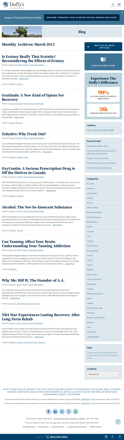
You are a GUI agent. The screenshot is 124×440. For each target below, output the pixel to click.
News (26, 157)
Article (90, 203)
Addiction (13, 84)
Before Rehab (92, 207)
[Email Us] (106, 437)
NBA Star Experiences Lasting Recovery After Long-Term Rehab (41, 317)
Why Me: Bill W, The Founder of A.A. (33, 280)
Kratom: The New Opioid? (97, 158)
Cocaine (90, 231)
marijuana (90, 355)
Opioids (12, 123)
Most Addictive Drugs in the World (101, 163)
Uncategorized (93, 336)
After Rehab (21, 304)
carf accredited (101, 352)
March (12, 65)
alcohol (91, 352)
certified (108, 352)
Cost (89, 236)
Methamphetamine (95, 293)
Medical (20, 157)
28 (16, 65)
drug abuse (114, 352)
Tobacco (90, 322)
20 (16, 138)
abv (88, 352)
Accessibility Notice (29, 426)
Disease (90, 241)
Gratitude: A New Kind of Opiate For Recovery (33, 97)
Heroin (20, 342)
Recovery (19, 123)
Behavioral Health (94, 212)
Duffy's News (92, 246)
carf (95, 352)
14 (16, 211)
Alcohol (20, 230)
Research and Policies (96, 317)
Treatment (91, 332)
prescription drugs (109, 355)
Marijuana (91, 284)
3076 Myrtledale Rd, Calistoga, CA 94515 (69, 419)
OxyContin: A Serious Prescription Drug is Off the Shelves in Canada (38, 170)
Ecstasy (20, 84)
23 (16, 104)
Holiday (90, 269)
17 (16, 177)
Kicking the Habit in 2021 (97, 146)
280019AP (86, 399)
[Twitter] (62, 411)
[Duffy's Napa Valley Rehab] (38, 4)
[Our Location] (112, 437)
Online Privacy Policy (58, 426)
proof (116, 355)
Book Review (92, 222)
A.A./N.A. (12, 230)
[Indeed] (68, 411)
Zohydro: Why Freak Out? (24, 134)
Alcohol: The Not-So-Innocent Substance (37, 207)
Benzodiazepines (94, 217)
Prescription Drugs (95, 308)
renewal (89, 358)
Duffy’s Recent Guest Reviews (99, 168)
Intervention (28, 342)
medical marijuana (98, 355)
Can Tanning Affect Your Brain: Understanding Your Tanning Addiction (36, 243)
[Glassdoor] (75, 411)
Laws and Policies (94, 279)
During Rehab (92, 250)
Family (90, 260)
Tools (89, 327)
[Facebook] (48, 411)
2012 (20, 65)
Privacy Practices (43, 426)
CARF (89, 227)
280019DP (85, 403)
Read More (24, 78)
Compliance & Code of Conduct (77, 426)
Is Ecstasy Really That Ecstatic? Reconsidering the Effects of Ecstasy (33, 58)
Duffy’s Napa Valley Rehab (34, 65)
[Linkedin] (55, 411)
